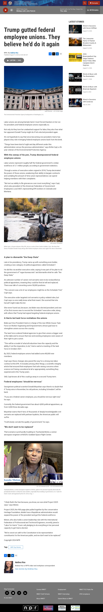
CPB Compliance (84, 594)
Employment (62, 589)
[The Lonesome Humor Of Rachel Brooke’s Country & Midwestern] (75, 42)
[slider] (14, 10)
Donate (95, 3)
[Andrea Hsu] (8, 567)
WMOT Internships (64, 594)
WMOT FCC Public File (86, 589)
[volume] (11, 10)
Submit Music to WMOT (65, 598)
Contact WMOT (41, 589)
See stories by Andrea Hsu (26, 569)
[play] (5, 10)
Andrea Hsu (14, 53)
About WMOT (41, 598)
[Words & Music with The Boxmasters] (75, 77)
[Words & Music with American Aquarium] (75, 90)
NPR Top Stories (16, 547)
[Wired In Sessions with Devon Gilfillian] (75, 29)
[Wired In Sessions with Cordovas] (75, 102)
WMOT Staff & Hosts (43, 594)
